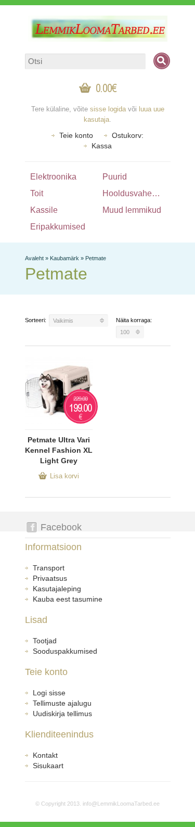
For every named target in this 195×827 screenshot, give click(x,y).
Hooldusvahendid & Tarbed (136, 193)
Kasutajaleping (57, 588)
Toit (36, 193)
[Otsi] (161, 61)
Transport (48, 568)
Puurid (114, 176)
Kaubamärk (64, 258)
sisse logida (108, 109)
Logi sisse (49, 693)
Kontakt (45, 755)
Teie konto (76, 135)
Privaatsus (50, 578)
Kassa (102, 146)
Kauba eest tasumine (67, 599)
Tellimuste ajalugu (62, 703)
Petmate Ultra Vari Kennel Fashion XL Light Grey (59, 450)
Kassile (44, 210)
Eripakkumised (57, 226)
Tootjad (45, 641)
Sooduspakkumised (65, 651)
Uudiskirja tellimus (62, 713)
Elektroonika (53, 176)
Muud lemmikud (131, 210)
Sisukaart (48, 765)
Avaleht (34, 258)
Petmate (95, 258)
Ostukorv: (128, 135)
